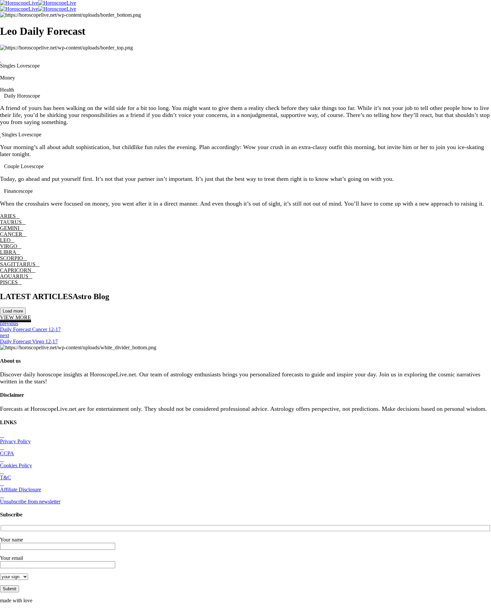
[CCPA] (2, 447)
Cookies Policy (16, 465)
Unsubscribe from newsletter (30, 501)
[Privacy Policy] (2, 435)
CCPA (7, 453)
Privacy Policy (15, 441)
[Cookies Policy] (2, 459)
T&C (5, 477)
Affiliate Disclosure (20, 489)
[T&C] (2, 471)
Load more (13, 311)
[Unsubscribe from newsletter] (2, 495)
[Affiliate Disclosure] (2, 483)
